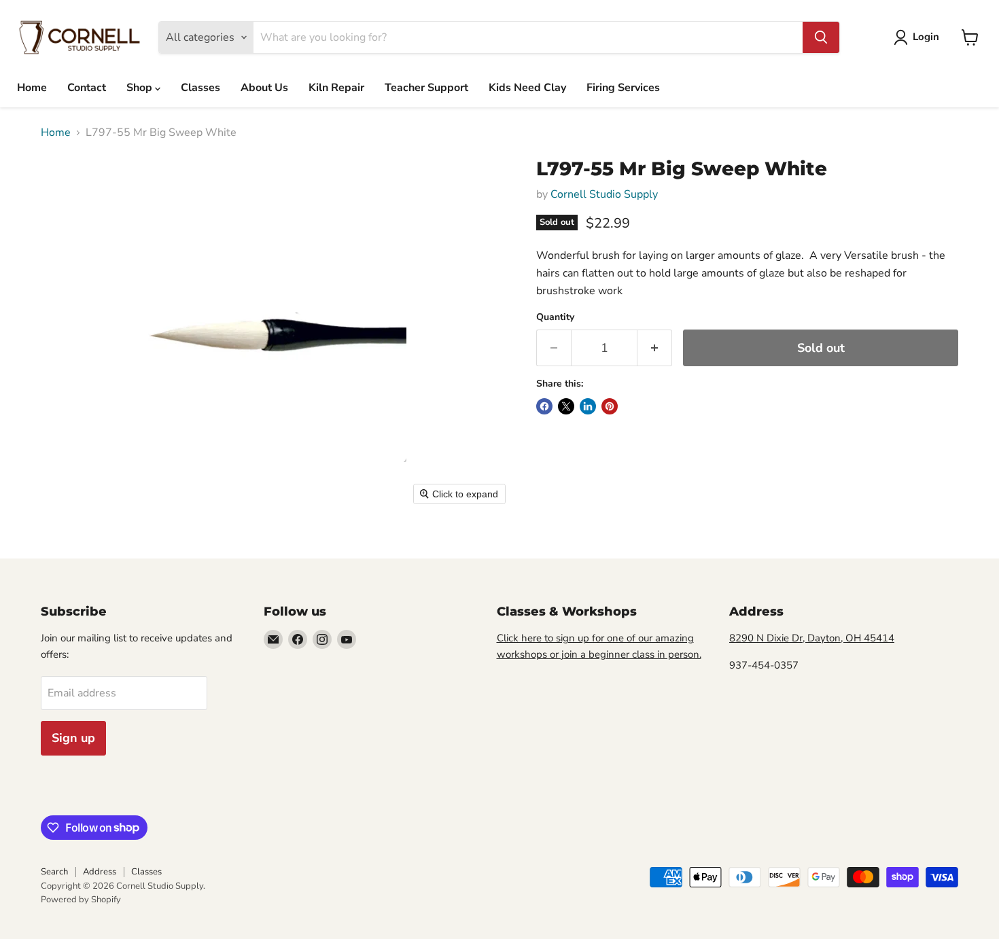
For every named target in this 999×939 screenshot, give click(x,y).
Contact (86, 87)
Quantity (555, 317)
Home (32, 87)
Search (54, 872)
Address (99, 872)
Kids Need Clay (527, 87)
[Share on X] (566, 406)
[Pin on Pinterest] (609, 406)
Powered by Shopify (81, 899)
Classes (200, 87)
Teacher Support (426, 87)
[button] (919, 37)
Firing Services (623, 87)
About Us (264, 87)
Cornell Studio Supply (604, 194)
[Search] (821, 37)
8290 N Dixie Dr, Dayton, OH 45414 (811, 638)
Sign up (73, 738)
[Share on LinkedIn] (588, 406)
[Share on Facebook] (544, 406)
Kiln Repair (336, 87)
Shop (140, 87)
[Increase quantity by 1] (654, 348)
